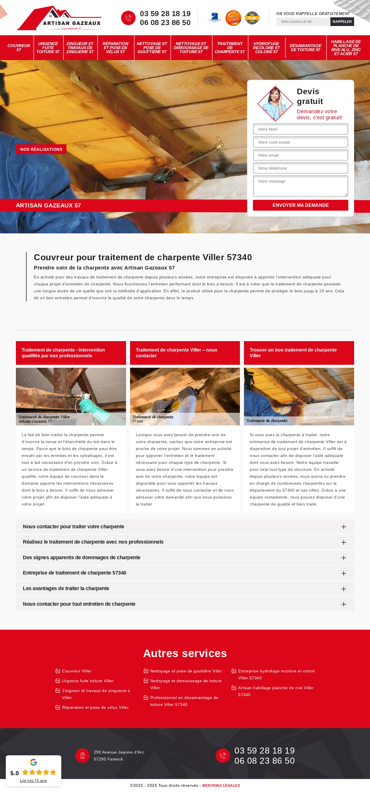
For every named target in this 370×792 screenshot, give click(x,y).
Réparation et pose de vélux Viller (95, 707)
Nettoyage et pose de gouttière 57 (152, 47)
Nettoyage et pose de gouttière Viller (186, 671)
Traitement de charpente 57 (230, 47)
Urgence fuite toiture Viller (88, 680)
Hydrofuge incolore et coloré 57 (266, 47)
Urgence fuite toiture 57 (48, 47)
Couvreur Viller (77, 671)
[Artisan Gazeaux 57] (59, 18)
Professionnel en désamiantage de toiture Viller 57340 (184, 701)
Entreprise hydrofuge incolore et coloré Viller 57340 (276, 674)
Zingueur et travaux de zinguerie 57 (80, 47)
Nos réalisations (41, 149)
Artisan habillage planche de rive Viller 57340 (276, 691)
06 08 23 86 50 (165, 22)
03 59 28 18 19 (165, 13)
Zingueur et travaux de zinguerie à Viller (96, 694)
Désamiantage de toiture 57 (305, 47)
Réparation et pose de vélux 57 (115, 47)
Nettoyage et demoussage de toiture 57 (191, 47)
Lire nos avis (33, 781)
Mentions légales (221, 786)
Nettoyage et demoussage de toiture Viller (186, 684)
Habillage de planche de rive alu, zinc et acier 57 (346, 47)
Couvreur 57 (19, 47)
